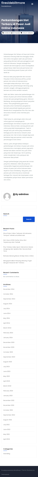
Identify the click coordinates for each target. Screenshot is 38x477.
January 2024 (8, 337)
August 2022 (7, 420)
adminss (24, 194)
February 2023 (8, 391)
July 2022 (6, 425)
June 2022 (6, 429)
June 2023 (6, 371)
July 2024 (6, 308)
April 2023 (6, 381)
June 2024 (6, 313)
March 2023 (7, 386)
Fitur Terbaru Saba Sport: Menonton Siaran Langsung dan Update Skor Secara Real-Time (18, 249)
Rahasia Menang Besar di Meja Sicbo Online (18, 256)
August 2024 (7, 304)
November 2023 (8, 347)
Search (6, 214)
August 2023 (7, 362)
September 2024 (9, 299)
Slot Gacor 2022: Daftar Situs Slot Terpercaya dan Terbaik (14, 241)
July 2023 (6, 366)
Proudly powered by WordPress (11, 470)
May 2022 (6, 434)
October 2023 (8, 352)
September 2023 (9, 357)
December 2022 (8, 400)
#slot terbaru (28, 33)
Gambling (7, 33)
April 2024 (6, 323)
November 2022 (8, 405)
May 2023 (6, 376)
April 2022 (6, 439)
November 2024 (8, 289)
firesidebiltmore (13, 3)
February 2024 (8, 333)
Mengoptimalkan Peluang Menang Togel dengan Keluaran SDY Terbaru (17, 262)
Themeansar (5, 474)
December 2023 (8, 342)
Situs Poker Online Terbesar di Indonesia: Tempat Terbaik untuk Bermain (17, 234)
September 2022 (9, 415)
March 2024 (7, 328)
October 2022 (8, 410)
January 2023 (7, 396)
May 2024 (6, 318)
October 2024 (8, 294)
